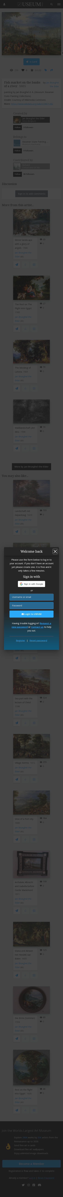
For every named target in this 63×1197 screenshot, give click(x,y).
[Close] (55, 551)
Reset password (38, 640)
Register (20, 640)
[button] (31, 584)
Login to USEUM (32, 614)
